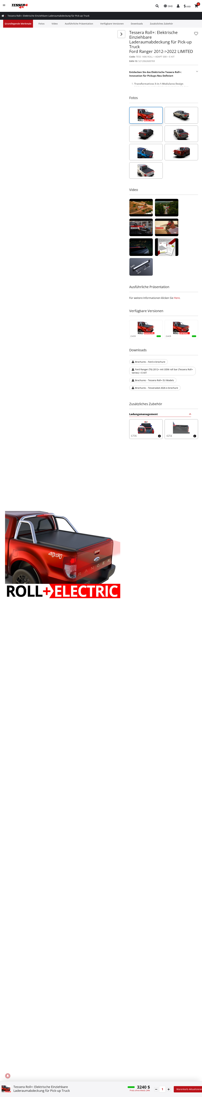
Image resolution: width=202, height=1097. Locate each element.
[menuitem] (157, 6)
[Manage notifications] (7, 1075)
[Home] (3, 15)
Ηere (177, 298)
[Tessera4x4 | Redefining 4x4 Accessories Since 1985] (141, 208)
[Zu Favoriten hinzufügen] (196, 34)
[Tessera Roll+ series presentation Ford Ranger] (141, 247)
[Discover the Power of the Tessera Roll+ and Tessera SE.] (166, 227)
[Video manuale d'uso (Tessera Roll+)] (166, 247)
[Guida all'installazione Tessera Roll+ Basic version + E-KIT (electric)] (141, 267)
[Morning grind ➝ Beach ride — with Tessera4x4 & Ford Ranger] (141, 227)
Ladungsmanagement (143, 414)
